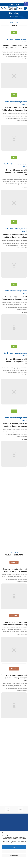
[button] (26, 4)
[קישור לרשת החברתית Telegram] (10, 4)
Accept (14, 847)
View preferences (14, 855)
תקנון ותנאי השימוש (11, 859)
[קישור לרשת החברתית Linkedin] (12, 4)
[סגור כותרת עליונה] (2, 1)
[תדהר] (20, 810)
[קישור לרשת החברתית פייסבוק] (18, 4)
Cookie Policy (19, 859)
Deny (14, 851)
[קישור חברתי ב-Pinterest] (14, 4)
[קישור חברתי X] (16, 4)
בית (17, 17)
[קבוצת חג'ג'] (7, 810)
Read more (24, 61)
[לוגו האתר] (13, 8)
